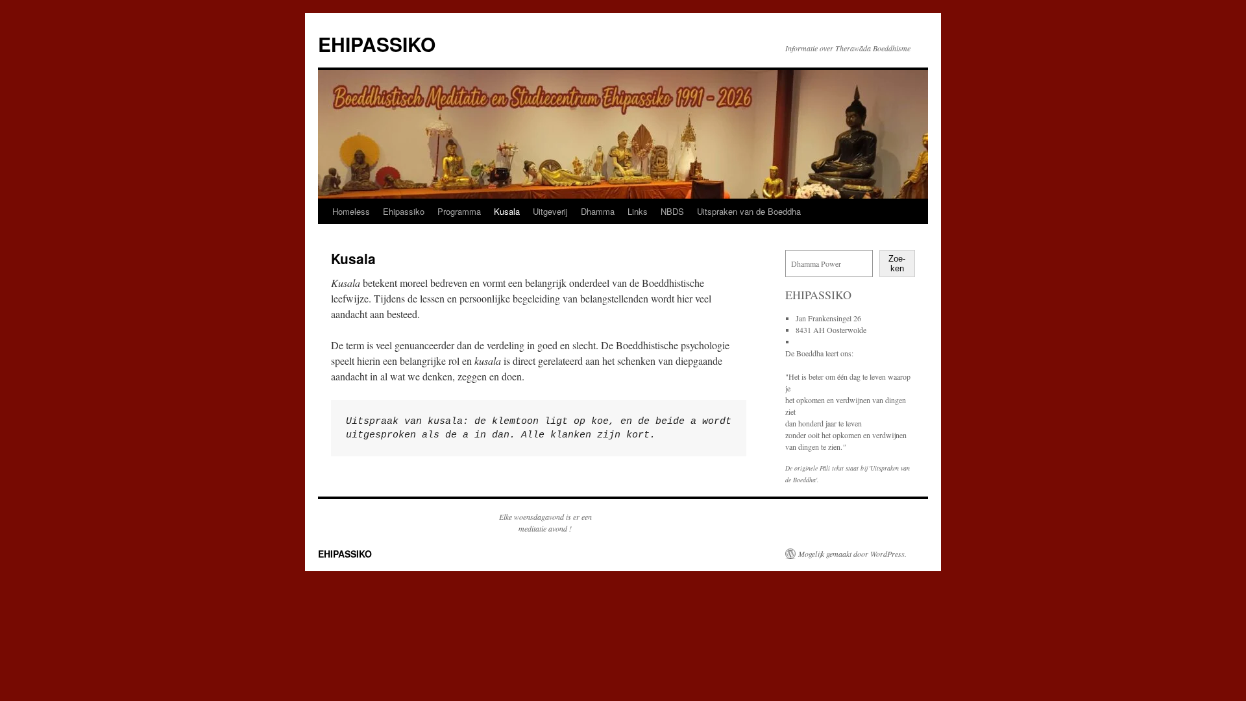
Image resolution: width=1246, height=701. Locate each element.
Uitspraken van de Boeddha (749, 211)
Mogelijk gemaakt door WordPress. (852, 553)
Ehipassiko (403, 211)
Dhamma (598, 211)
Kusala (507, 211)
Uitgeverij (550, 211)
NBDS (672, 211)
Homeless (351, 211)
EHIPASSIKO (376, 44)
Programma (459, 211)
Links (638, 211)
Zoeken (896, 263)
